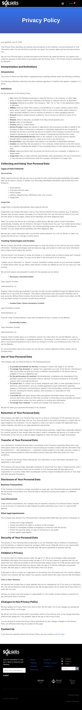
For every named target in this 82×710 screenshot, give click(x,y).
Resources (34, 670)
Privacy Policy (73, 695)
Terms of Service (72, 701)
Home (32, 660)
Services (33, 666)
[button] (63, 3)
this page (61, 634)
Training (33, 663)
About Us (47, 660)
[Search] (77, 668)
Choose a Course (50, 663)
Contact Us (48, 666)
